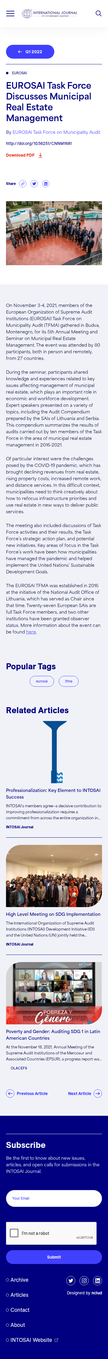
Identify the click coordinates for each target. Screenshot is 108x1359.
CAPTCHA (19, 1215)
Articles (19, 1294)
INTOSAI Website (31, 1339)
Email (13, 1183)
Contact (19, 1309)
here (31, 632)
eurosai (42, 681)
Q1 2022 (34, 51)
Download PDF (20, 155)
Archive (19, 1279)
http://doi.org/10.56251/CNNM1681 (39, 143)
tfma (68, 681)
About (17, 1324)
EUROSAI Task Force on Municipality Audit (56, 132)
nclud (97, 1293)
